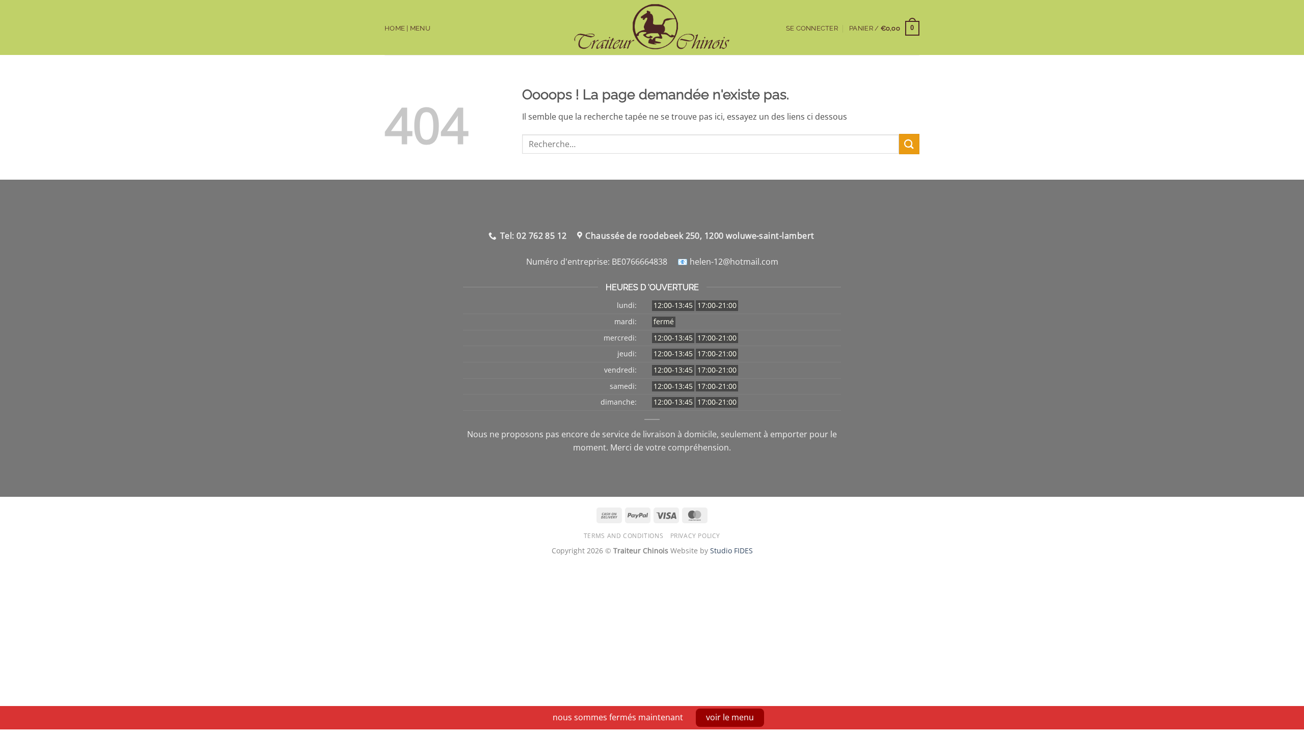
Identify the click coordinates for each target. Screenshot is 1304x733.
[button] (884, 28)
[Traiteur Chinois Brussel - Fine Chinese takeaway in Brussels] (652, 27)
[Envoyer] (909, 144)
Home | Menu (407, 28)
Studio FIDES (731, 550)
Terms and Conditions (623, 535)
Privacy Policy (695, 535)
